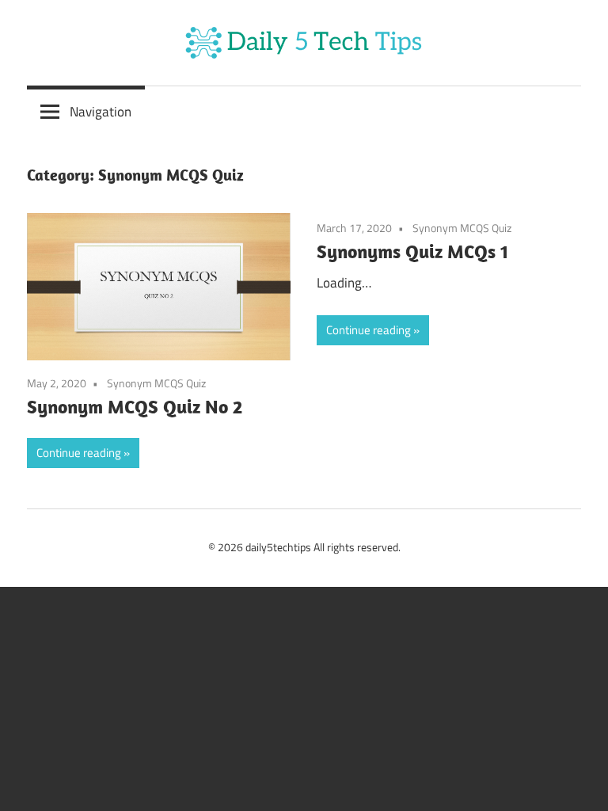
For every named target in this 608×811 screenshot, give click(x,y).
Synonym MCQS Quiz (156, 383)
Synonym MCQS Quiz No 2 (134, 406)
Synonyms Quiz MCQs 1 (412, 251)
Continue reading (78, 453)
